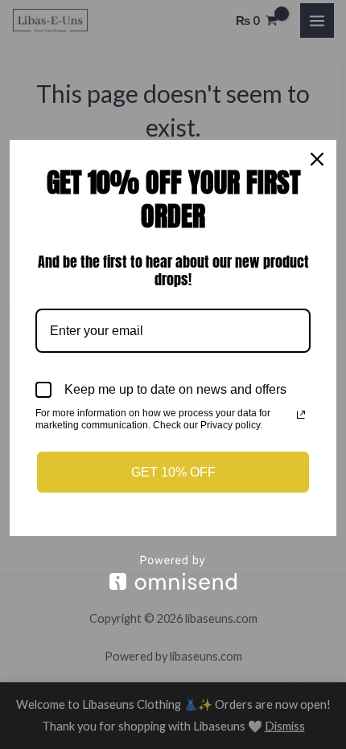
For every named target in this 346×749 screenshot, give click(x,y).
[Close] (317, 159)
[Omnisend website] (173, 572)
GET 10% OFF (173, 472)
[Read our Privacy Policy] (301, 414)
